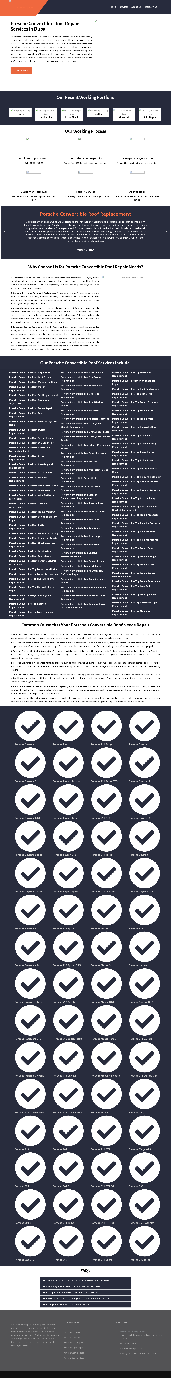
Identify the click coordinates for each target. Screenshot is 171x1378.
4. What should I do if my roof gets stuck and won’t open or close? (78, 1298)
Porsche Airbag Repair (73, 1337)
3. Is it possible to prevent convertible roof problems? (72, 1292)
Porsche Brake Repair (73, 1342)
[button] (4, 232)
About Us (136, 7)
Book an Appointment (33, 158)
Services (124, 7)
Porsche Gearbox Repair (74, 1352)
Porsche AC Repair (71, 1332)
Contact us (151, 7)
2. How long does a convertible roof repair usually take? (73, 1286)
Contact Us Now (85, 250)
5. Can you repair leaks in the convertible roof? (68, 1304)
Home (113, 7)
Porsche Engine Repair (73, 1347)
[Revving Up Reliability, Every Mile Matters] (23, 7)
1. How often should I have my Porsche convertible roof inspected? (78, 1280)
